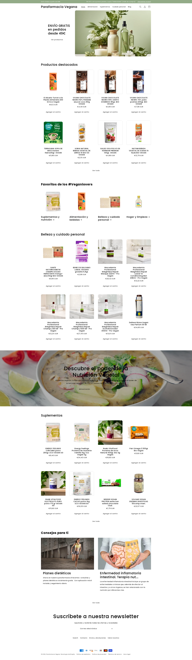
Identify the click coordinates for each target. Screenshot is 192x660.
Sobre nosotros (113, 638)
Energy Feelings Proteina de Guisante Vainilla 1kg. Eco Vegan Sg (82, 451)
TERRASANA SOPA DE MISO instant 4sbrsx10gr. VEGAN (53, 151)
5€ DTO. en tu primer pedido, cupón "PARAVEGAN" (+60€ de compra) (110, 2)
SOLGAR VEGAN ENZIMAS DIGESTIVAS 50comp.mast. (138, 501)
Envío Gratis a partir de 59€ (50, 2)
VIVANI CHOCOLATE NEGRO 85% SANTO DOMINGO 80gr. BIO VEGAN (110, 101)
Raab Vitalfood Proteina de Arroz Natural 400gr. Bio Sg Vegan (110, 451)
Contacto (83, 638)
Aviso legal (127, 654)
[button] (140, 7)
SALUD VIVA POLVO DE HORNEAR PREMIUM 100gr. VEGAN (110, 151)
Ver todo (96, 170)
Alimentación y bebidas (79, 218)
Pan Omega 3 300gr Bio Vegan (139, 449)
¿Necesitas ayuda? (144, 2)
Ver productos (57, 39)
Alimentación (84, 389)
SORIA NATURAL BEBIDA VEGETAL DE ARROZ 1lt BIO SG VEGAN (81, 152)
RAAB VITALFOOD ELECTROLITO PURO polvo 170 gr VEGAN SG (53, 502)
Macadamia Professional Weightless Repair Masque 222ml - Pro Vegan (110, 272)
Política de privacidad (99, 654)
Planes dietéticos (57, 573)
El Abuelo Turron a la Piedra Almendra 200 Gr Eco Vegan (53, 100)
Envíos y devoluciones (97, 638)
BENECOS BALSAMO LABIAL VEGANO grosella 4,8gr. (81, 270)
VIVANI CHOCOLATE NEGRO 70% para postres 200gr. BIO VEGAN (139, 101)
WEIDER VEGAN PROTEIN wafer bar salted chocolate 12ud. (110, 502)
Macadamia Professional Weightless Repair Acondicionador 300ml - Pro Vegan (110, 327)
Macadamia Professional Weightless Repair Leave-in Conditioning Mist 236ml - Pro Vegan (138, 273)
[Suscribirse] (112, 628)
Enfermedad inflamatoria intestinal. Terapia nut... (120, 575)
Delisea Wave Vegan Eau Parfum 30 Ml (138, 324)
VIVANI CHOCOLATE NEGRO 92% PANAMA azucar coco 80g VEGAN (81, 101)
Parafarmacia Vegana (53, 654)
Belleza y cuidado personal (109, 218)
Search (75, 638)
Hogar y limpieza (136, 217)
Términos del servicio (115, 654)
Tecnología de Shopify (68, 654)
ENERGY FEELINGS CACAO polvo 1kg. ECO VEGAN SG (82, 501)
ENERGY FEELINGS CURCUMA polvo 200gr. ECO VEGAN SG (53, 450)
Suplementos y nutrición (50, 218)
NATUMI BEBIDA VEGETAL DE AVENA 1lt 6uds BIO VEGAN (139, 151)
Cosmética (107, 389)
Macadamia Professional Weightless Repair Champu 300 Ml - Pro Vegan (53, 327)
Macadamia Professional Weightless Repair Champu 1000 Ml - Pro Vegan (82, 327)
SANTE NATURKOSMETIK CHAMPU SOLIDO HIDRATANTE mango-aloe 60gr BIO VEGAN (53, 272)
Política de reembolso (83, 654)
